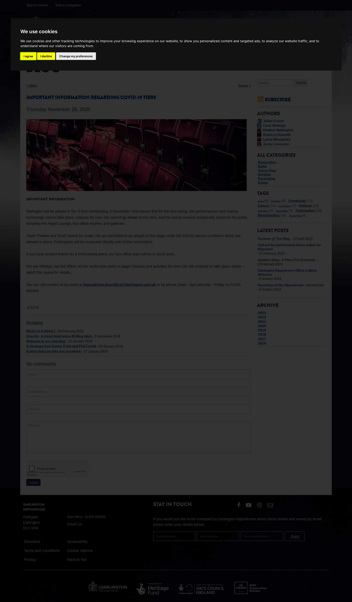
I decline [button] (46, 56)
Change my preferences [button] (76, 56)
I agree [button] (28, 56)
